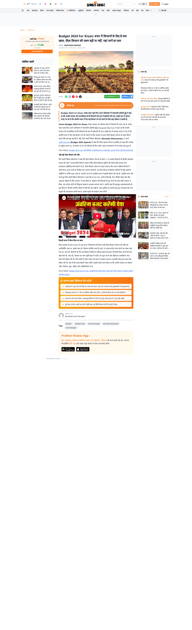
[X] (50, 4)
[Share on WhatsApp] (66, 96)
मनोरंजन (96, 10)
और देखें (166, 197)
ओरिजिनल (72, 10)
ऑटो (108, 10)
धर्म (132, 10)
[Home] (96, 4)
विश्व (147, 10)
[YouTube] (55, 4)
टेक (103, 10)
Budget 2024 (80, 324)
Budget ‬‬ (69, 324)
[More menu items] (151, 10)
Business (31, 30)
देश (142, 10)
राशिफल (126, 10)
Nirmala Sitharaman (110, 324)
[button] (96, 72)
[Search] (134, 4)
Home (22, 30)
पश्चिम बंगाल (60, 10)
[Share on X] (80, 96)
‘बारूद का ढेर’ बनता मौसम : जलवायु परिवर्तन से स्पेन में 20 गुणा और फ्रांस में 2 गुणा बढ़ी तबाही (94, 298)
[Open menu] (22, 10)
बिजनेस (88, 10)
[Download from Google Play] (68, 349)
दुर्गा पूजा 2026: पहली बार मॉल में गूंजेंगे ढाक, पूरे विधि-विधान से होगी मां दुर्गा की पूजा (91, 304)
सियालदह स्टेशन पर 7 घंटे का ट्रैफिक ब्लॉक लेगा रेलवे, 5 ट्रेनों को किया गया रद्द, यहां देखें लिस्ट (95, 292)
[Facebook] (40, 4)
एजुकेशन (81, 10)
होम (28, 10)
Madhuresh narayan (72, 45)
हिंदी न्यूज (72, 343)
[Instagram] (45, 4)
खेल (137, 10)
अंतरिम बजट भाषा (64, 142)
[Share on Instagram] (76, 96)
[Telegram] (61, 4)
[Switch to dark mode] (143, 4)
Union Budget (71, 328)
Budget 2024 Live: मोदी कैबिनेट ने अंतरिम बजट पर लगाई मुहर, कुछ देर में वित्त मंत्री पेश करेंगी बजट (101, 150)
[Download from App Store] (82, 349)
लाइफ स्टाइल (116, 10)
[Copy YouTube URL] (73, 96)
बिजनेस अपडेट (84, 340)
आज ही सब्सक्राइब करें (37, 51)
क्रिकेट (97, 340)
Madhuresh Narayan (76, 316)
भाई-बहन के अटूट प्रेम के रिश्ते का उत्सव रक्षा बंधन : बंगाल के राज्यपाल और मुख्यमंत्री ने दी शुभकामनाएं (97, 286)
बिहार (42, 10)
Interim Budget (94, 324)
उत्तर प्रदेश (49, 10)
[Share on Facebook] (69, 96)
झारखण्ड (35, 10)
